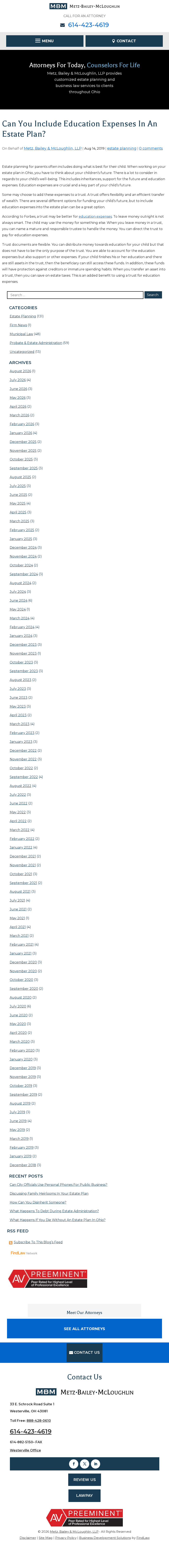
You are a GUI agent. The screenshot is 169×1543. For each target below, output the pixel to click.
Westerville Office (25, 1450)
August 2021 (20, 892)
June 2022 (18, 803)
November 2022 (23, 759)
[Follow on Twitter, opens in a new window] (84, 1464)
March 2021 (19, 936)
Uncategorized (22, 352)
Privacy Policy (65, 1538)
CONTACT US (87, 1352)
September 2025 (24, 468)
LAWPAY (84, 1495)
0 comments (151, 148)
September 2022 (24, 777)
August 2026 (20, 371)
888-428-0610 (39, 1421)
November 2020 (23, 971)
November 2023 (23, 653)
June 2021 (18, 909)
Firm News (18, 325)
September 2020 (24, 989)
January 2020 (21, 1059)
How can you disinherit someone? (38, 1202)
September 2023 (24, 671)
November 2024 (23, 556)
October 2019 (21, 1086)
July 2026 (18, 380)
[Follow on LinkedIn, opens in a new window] (95, 1464)
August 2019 (20, 1103)
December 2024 (23, 548)
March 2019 (19, 1139)
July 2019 (17, 1112)
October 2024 (21, 565)
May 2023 (18, 706)
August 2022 (20, 786)
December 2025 (23, 442)
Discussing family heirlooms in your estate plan (49, 1193)
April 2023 (18, 715)
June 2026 (18, 389)
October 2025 (21, 459)
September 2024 (24, 574)
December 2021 (23, 856)
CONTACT (126, 41)
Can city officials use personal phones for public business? (58, 1185)
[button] (45, 41)
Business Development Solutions (105, 1538)
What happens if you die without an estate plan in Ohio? (58, 1220)
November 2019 (23, 1077)
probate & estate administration (36, 343)
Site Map (46, 1538)
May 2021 (17, 918)
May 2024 (18, 609)
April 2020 (18, 1033)
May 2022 (18, 812)
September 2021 (23, 883)
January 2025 (21, 539)
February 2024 (22, 627)
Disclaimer (28, 1538)
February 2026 (22, 424)
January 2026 (21, 433)
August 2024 (20, 583)
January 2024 (21, 636)
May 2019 (17, 1130)
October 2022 (21, 768)
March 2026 (19, 415)
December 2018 (23, 1165)
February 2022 (22, 839)
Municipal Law (21, 334)
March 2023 (19, 724)
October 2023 (21, 662)
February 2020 (22, 1050)
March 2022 (19, 830)
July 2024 (18, 592)
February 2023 (22, 733)
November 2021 (23, 865)
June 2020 (19, 1015)
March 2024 (19, 618)
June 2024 (18, 600)
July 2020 (18, 1006)
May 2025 (18, 503)
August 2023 (20, 680)
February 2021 (22, 944)
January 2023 (21, 742)
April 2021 (18, 927)
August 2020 (21, 997)
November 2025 (23, 451)
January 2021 (21, 953)
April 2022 (18, 821)
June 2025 (18, 495)
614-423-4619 (88, 25)
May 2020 (18, 1024)
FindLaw (143, 1538)
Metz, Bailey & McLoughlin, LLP (53, 148)
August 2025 (20, 477)
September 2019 (23, 1095)
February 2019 (22, 1148)
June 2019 (18, 1121)
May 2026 (18, 398)
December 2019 (23, 1068)
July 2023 (18, 689)
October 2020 (21, 980)
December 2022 (23, 751)
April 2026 (18, 407)
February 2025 (22, 530)
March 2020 (20, 1042)
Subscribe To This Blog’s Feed (38, 1242)
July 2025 (18, 486)
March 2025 (19, 521)
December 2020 (23, 962)
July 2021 (17, 900)
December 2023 (23, 645)
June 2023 (18, 698)
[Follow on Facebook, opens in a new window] (73, 1464)
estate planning (121, 148)
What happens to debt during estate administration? (54, 1211)
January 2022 (21, 847)
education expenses (95, 216)
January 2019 (21, 1156)
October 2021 (21, 874)
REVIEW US (84, 1479)
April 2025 (18, 512)
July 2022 (18, 795)
